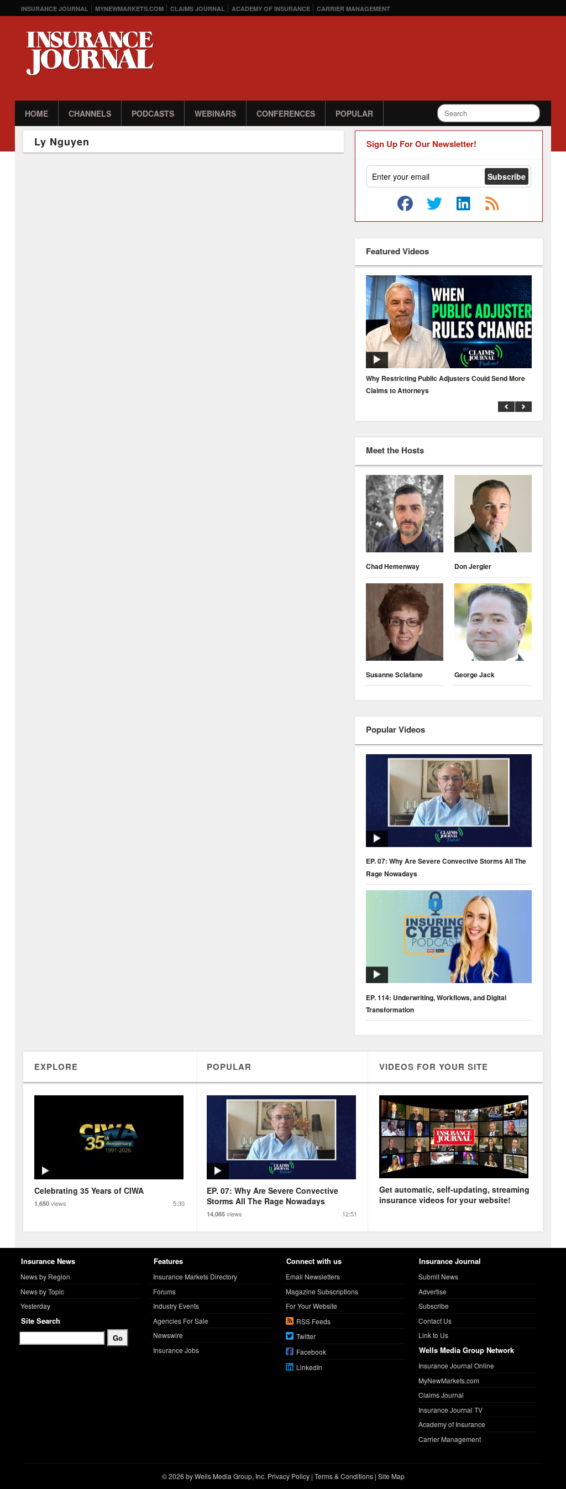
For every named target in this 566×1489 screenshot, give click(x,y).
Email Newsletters (313, 1276)
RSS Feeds (313, 1321)
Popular (354, 113)
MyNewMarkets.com (129, 8)
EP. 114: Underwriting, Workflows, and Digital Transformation (436, 1003)
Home (36, 113)
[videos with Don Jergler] (493, 515)
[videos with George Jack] (493, 623)
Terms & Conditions (344, 1476)
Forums (164, 1291)
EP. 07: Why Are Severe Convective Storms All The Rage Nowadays (446, 867)
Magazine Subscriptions (322, 1291)
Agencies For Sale (180, 1320)
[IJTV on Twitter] (434, 204)
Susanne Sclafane (394, 675)
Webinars (215, 113)
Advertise (432, 1291)
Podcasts (153, 113)
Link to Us (433, 1335)
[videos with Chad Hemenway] (404, 515)
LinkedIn (309, 1367)
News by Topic (42, 1291)
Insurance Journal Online (456, 1365)
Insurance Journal (54, 8)
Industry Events (176, 1305)
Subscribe (433, 1305)
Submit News (438, 1276)
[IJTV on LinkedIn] (463, 204)
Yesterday (35, 1305)
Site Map (391, 1476)
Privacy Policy (289, 1476)
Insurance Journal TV (450, 1409)
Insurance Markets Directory (195, 1276)
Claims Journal (197, 8)
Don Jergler (472, 566)
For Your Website (311, 1305)
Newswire (168, 1335)
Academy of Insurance (271, 8)
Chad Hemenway (393, 566)
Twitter (306, 1336)
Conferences (285, 113)
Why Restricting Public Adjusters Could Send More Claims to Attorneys (445, 384)
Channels (90, 113)
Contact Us (435, 1320)
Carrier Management (353, 8)
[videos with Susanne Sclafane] (404, 623)
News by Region (45, 1276)
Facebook (311, 1351)
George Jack (474, 675)
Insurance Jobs (176, 1350)
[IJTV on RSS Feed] (492, 204)
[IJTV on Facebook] (405, 204)
